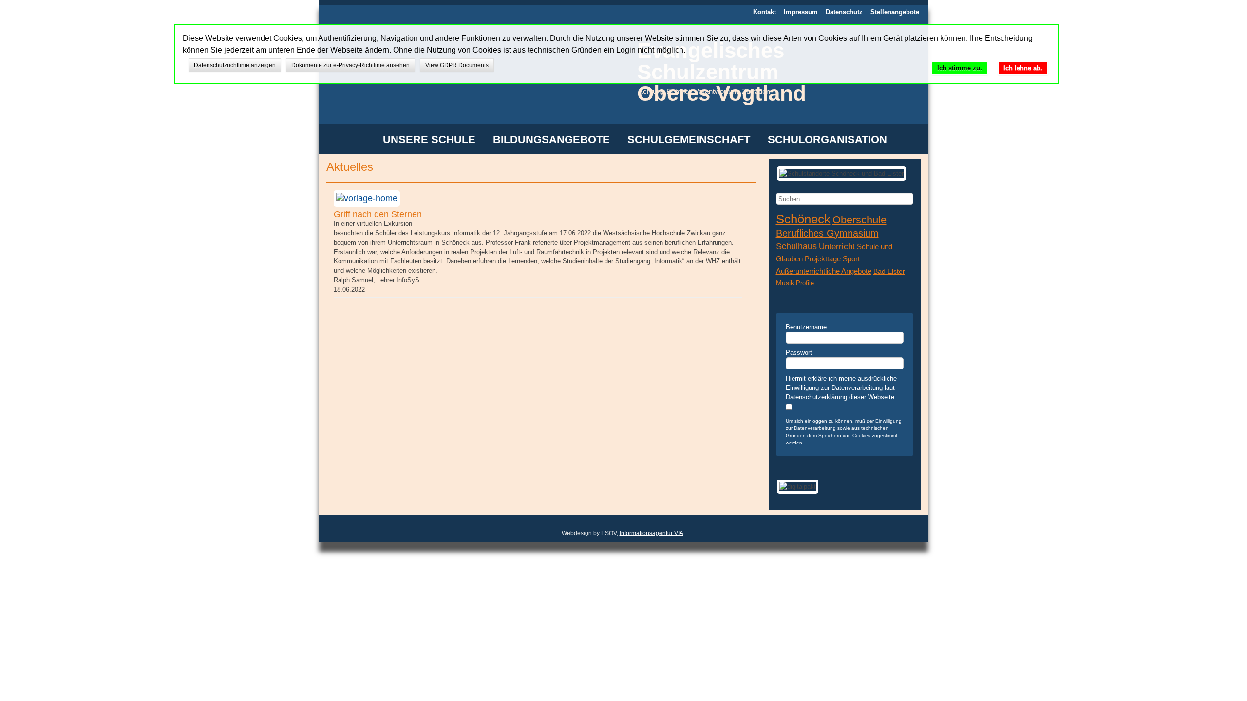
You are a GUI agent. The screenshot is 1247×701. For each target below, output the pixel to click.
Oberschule (859, 220)
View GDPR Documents (457, 65)
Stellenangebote (894, 12)
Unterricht (837, 246)
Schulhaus (796, 246)
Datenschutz (844, 12)
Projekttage (823, 259)
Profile (805, 283)
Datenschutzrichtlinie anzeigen (235, 65)
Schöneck (803, 219)
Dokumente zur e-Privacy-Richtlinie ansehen (350, 65)
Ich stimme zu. (959, 68)
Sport (851, 259)
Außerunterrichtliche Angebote (823, 271)
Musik (785, 283)
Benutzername (806, 327)
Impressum (801, 12)
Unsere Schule (429, 140)
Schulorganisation (827, 140)
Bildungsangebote (551, 140)
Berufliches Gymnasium (827, 233)
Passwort (799, 352)
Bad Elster (889, 271)
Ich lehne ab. (1022, 68)
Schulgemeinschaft (688, 140)
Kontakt (764, 12)
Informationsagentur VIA (651, 533)
